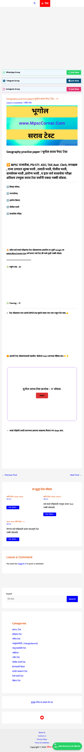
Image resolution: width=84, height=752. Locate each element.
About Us (42, 732)
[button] (35, 3)
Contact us (42, 736)
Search (9, 594)
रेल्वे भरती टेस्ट (17, 676)
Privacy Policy (42, 739)
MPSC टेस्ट (16, 629)
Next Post (76, 475)
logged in (22, 563)
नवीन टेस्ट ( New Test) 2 (52, 496)
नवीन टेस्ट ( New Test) (14, 496)
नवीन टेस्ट (28, 103)
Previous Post (9, 475)
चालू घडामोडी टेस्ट (19, 648)
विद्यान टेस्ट (16, 680)
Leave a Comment (14, 103)
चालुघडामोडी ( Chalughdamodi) (25, 643)
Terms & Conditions (42, 742)
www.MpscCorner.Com (16, 253)
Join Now (75, 72)
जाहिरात (15, 653)
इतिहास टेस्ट (17, 634)
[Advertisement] (42, 24)
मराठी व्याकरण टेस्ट (19, 671)
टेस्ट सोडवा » (13, 507)
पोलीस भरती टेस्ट (19, 662)
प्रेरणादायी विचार (18, 667)
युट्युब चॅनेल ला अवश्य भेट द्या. (42, 702)
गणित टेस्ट (16, 639)
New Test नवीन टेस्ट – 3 (15, 521)
